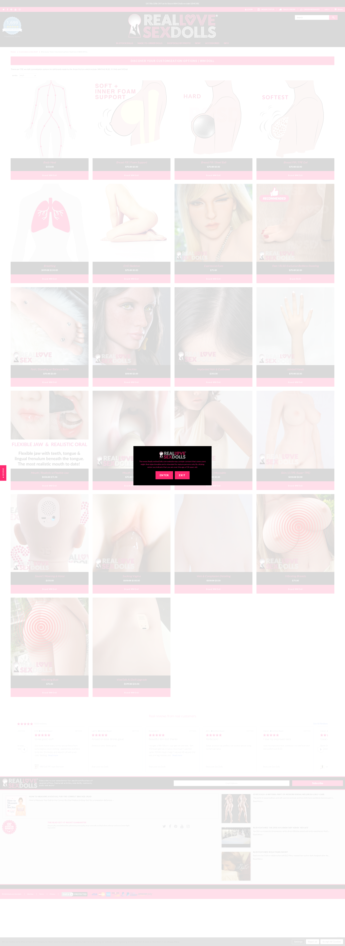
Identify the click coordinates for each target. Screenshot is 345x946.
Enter (164, 475)
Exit (182, 475)
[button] (3, 473)
